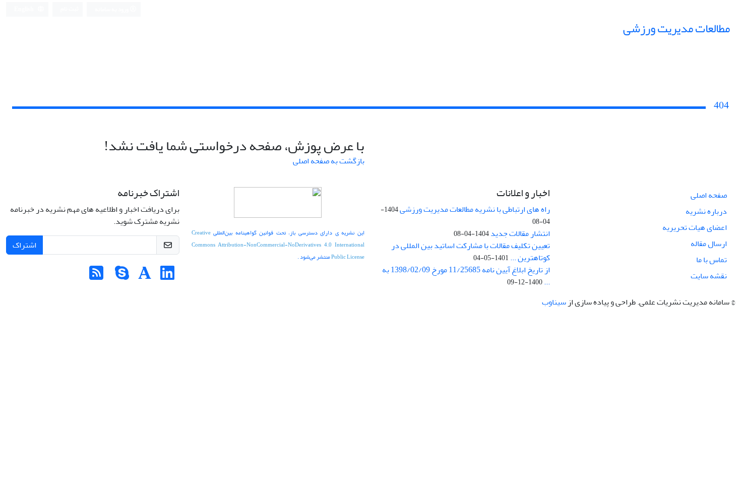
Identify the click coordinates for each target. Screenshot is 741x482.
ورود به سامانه (112, 9)
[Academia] (145, 276)
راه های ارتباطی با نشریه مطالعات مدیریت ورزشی (475, 209)
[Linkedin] (167, 276)
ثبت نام (69, 9)
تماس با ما (711, 259)
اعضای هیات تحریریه (694, 227)
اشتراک (24, 245)
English (24, 9)
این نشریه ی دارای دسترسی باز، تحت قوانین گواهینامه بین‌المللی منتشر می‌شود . (278, 244)
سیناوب (554, 302)
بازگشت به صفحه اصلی (328, 160)
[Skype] (122, 276)
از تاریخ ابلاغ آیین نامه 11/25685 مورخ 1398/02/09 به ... (466, 275)
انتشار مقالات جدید (520, 233)
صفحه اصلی (709, 195)
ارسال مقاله (709, 243)
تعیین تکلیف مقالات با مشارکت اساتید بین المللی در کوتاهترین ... (470, 251)
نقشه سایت (709, 275)
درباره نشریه (706, 211)
